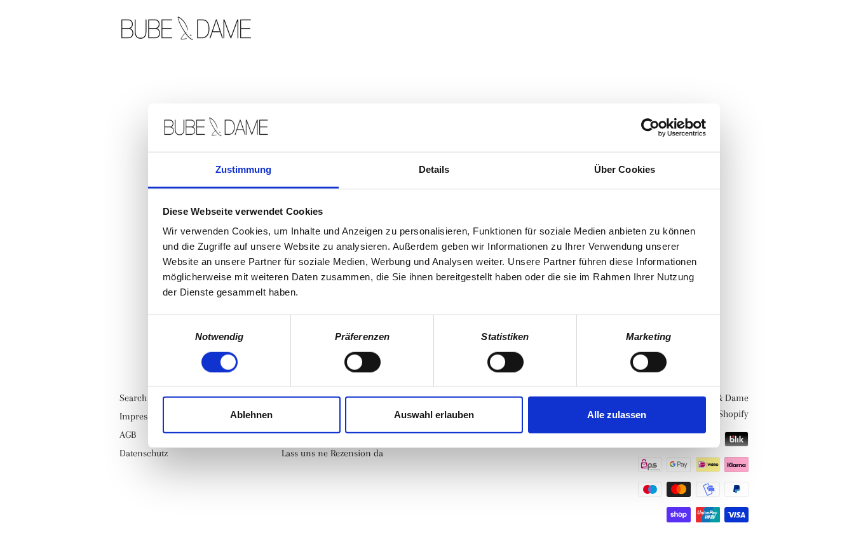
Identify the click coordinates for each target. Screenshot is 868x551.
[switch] (362, 361)
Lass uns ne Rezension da (332, 453)
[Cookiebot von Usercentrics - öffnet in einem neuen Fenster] (650, 127)
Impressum (142, 416)
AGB (127, 434)
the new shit (522, 30)
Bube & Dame (722, 398)
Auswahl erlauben (434, 414)
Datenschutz (143, 453)
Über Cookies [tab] (624, 169)
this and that (623, 30)
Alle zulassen (616, 414)
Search (133, 398)
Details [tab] (434, 169)
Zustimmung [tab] (243, 169)
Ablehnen (251, 414)
